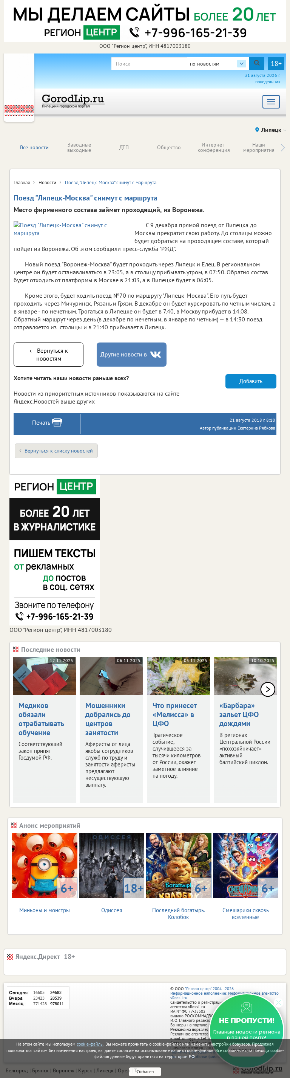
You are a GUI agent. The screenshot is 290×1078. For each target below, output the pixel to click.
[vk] (156, 355)
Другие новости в (123, 354)
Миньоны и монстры (46, 897)
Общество (169, 147)
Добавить (250, 381)
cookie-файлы (90, 1044)
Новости (47, 182)
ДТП (124, 147)
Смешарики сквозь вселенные (248, 900)
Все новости (34, 147)
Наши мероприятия (259, 147)
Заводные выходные (79, 147)
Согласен (145, 1071)
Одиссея (122, 897)
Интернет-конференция (213, 147)
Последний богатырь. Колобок (180, 900)
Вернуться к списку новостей (59, 450)
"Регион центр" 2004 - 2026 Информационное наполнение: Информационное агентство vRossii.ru (224, 993)
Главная (22, 182)
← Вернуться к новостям (48, 354)
